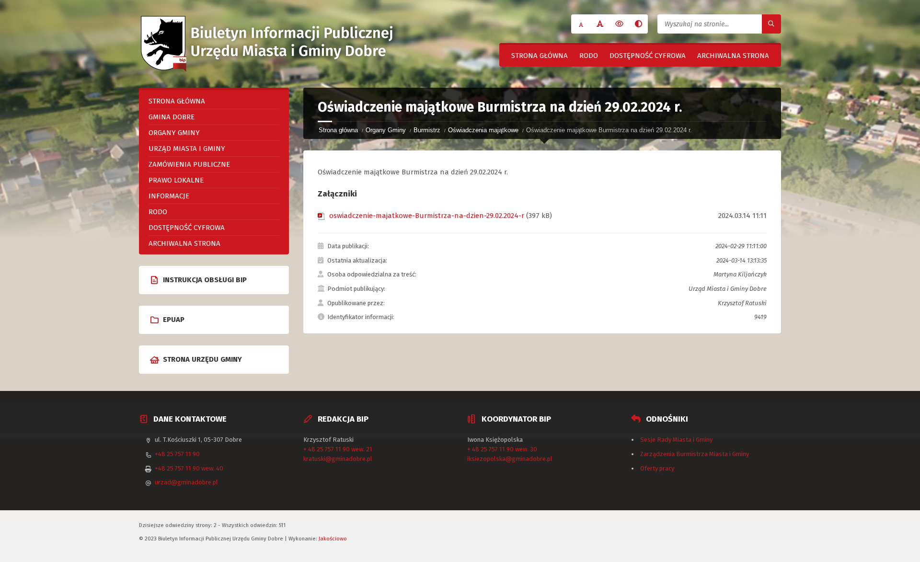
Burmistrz (427, 130)
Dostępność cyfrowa (648, 55)
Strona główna (539, 55)
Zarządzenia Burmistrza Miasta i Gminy (694, 454)
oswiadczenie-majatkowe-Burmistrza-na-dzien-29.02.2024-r (426, 215)
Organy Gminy (386, 130)
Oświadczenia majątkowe (483, 130)
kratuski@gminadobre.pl (337, 458)
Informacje (169, 196)
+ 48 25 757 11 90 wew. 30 (502, 449)
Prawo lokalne (176, 180)
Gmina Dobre (172, 117)
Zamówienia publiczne (189, 164)
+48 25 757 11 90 (177, 454)
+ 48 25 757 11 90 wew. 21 (337, 449)
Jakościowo (333, 538)
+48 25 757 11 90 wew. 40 (189, 468)
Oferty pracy (657, 468)
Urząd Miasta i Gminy (187, 148)
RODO (588, 55)
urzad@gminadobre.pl (186, 482)
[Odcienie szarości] (638, 24)
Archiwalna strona (733, 55)
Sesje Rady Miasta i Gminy (676, 439)
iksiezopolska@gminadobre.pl (509, 458)
